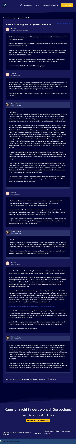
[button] (20, 5)
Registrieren (21, 379)
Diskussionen (7, 18)
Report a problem (18, 18)
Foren (37, 5)
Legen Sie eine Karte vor (50, 5)
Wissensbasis (27, 5)
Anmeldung (67, 5)
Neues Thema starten (63, 23)
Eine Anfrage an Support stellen (38, 420)
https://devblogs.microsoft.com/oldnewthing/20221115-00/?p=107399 (31, 306)
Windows (28, 18)
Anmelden (9, 379)
